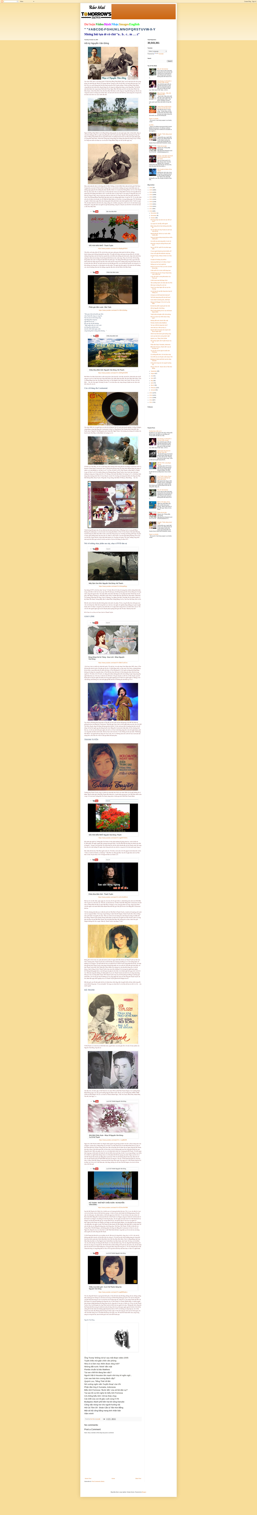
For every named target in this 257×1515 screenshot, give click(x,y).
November (154, 215)
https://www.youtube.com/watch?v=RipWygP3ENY (113, 248)
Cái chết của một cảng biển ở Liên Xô (161, 241)
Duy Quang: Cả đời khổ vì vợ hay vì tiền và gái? (164, 81)
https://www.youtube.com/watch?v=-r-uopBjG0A (113, 1140)
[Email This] (107, 1419)
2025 (150, 190)
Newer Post (88, 1478)
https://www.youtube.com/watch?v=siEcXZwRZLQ (113, 897)
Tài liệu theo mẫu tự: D (155, 431)
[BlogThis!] (109, 1419)
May (152, 380)
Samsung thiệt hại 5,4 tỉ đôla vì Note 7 (161, 262)
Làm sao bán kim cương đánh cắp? (160, 336)
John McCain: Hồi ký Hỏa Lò (158, 327)
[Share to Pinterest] (115, 1419)
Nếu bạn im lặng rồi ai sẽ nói (158, 285)
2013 (150, 397)
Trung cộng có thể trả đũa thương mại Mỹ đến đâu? (164, 107)
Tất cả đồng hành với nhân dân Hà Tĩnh (161, 283)
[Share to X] (111, 1419)
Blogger (144, 1492)
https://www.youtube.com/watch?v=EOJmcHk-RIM (113, 1207)
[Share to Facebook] (113, 1419)
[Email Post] (104, 1419)
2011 (150, 402)
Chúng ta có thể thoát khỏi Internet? (160, 295)
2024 (150, 192)
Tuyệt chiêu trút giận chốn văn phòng (161, 314)
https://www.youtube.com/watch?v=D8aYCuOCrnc (113, 662)
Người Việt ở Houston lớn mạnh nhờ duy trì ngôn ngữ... (161, 330)
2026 (150, 187)
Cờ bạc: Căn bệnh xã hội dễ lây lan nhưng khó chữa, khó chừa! (165, 157)
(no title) (151, 125)
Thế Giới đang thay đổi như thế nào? (161, 297)
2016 (150, 211)
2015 (150, 393)
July (152, 376)
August (153, 373)
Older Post (138, 1478)
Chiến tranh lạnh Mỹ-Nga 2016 (159, 280)
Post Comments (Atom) (98, 1481)
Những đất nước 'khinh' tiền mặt (159, 320)
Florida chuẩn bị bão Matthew (159, 323)
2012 (150, 400)
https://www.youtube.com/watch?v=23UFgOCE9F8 (113, 373)
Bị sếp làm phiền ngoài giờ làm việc (160, 306)
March (153, 385)
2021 (150, 199)
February (153, 387)
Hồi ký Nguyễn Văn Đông (157, 308)
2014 (150, 395)
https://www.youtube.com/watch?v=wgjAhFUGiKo (113, 838)
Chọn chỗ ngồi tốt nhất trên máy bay (160, 253)
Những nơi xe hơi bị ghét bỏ (158, 264)
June (152, 378)
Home (113, 1478)
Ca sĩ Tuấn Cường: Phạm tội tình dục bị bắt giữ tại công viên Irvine (164, 478)
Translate (161, 54)
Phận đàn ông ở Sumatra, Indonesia (160, 344)
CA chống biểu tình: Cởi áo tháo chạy (161, 354)
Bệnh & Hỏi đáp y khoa (163, 502)
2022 (150, 197)
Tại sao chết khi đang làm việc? (159, 325)
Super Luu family (153, 118)
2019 (150, 204)
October (153, 218)
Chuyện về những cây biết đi (158, 259)
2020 (150, 201)
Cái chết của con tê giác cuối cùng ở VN (161, 357)
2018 (150, 206)
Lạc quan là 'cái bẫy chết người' (159, 223)
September (154, 371)
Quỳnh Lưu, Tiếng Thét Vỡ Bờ (159, 338)
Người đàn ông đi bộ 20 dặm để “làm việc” (163, 451)
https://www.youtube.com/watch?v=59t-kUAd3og (113, 310)
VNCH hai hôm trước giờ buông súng (161, 333)
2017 (150, 208)
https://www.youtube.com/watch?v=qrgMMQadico (113, 1292)
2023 (150, 194)
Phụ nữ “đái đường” (162, 69)
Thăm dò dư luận (162, 146)
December (154, 213)
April (152, 383)
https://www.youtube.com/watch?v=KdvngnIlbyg (113, 586)
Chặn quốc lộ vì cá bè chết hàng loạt (160, 270)
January (153, 390)
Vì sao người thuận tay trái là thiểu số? (161, 251)
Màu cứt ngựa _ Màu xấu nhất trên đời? (164, 93)
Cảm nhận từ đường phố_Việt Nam (160, 299)
